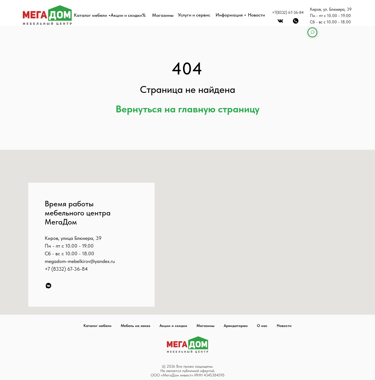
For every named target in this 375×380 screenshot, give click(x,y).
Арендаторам (236, 325)
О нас (262, 325)
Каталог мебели (90, 15)
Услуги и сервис (194, 15)
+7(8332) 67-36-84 (288, 12)
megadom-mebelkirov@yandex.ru (80, 261)
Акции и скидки (173, 325)
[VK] (48, 285)
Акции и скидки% (128, 15)
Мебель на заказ (135, 325)
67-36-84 (77, 269)
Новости (256, 15)
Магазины (162, 15)
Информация (229, 15)
